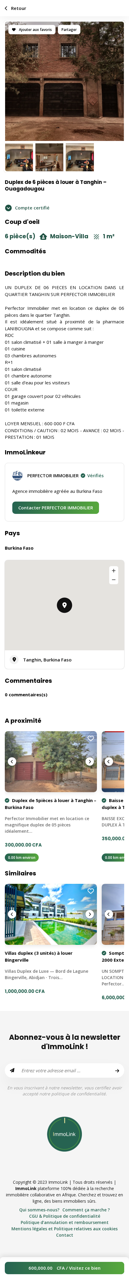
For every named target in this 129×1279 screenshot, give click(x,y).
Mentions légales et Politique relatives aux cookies (64, 1229)
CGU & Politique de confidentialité (64, 1216)
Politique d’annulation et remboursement (65, 1222)
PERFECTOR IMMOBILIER (65, 475)
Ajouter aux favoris (35, 29)
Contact (64, 1235)
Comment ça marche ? (86, 1210)
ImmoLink (26, 1188)
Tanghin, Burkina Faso (47, 660)
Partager (69, 29)
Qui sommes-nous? (39, 1210)
